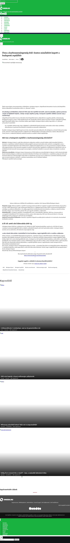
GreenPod (6, 30)
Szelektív (6, 23)
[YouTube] (3, 14)
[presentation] (35, 307)
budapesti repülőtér (19, 267)
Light (5, 28)
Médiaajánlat (22, 502)
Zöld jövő (6, 32)
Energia (6, 17)
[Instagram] (5, 14)
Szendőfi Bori (9, 426)
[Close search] (1, 537)
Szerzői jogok (37, 502)
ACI (4, 267)
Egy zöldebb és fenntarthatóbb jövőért (11, 11)
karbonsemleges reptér (42, 267)
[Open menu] (1, 35)
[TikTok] (36, 509)
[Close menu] (0, 519)
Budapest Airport (9, 267)
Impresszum (15, 502)
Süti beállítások (54, 502)
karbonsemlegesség (52, 267)
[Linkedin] (38, 509)
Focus (5, 27)
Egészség (6, 22)
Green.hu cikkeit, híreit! (40, 263)
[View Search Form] (1, 43)
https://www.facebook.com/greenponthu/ (35, 255)
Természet (7, 25)
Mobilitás (7, 18)
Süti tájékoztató (46, 502)
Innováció (7, 20)
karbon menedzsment (30, 267)
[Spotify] (40, 509)
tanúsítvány (21, 270)
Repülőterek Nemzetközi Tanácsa (10, 270)
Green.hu (6, 330)
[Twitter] (20, 59)
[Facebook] (1, 14)
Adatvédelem (30, 502)
